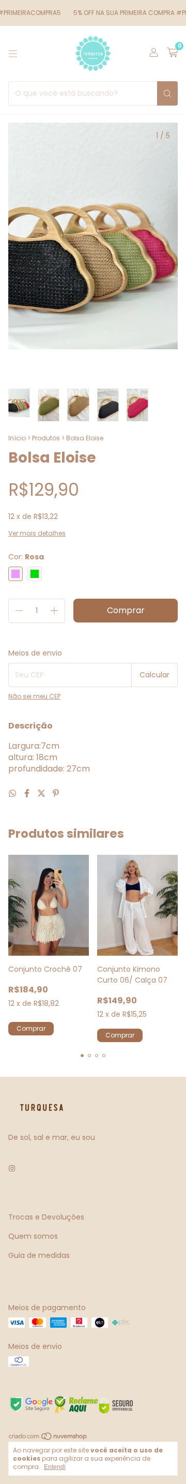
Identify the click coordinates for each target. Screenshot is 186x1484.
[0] (172, 54)
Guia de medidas (39, 1255)
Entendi (55, 1467)
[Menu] (13, 53)
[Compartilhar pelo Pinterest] (56, 793)
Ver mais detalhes (37, 533)
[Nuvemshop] (48, 1438)
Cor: (26, 557)
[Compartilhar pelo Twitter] (42, 793)
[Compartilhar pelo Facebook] (28, 793)
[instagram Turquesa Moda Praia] (12, 1169)
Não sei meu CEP (34, 696)
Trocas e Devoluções (46, 1217)
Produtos (46, 438)
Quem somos (33, 1236)
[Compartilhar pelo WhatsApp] (13, 793)
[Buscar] (167, 93)
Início (17, 438)
